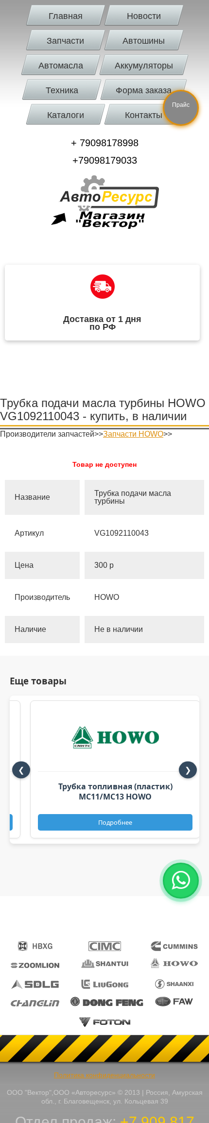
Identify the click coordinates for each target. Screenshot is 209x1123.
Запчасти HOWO (133, 434)
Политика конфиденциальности (104, 1075)
